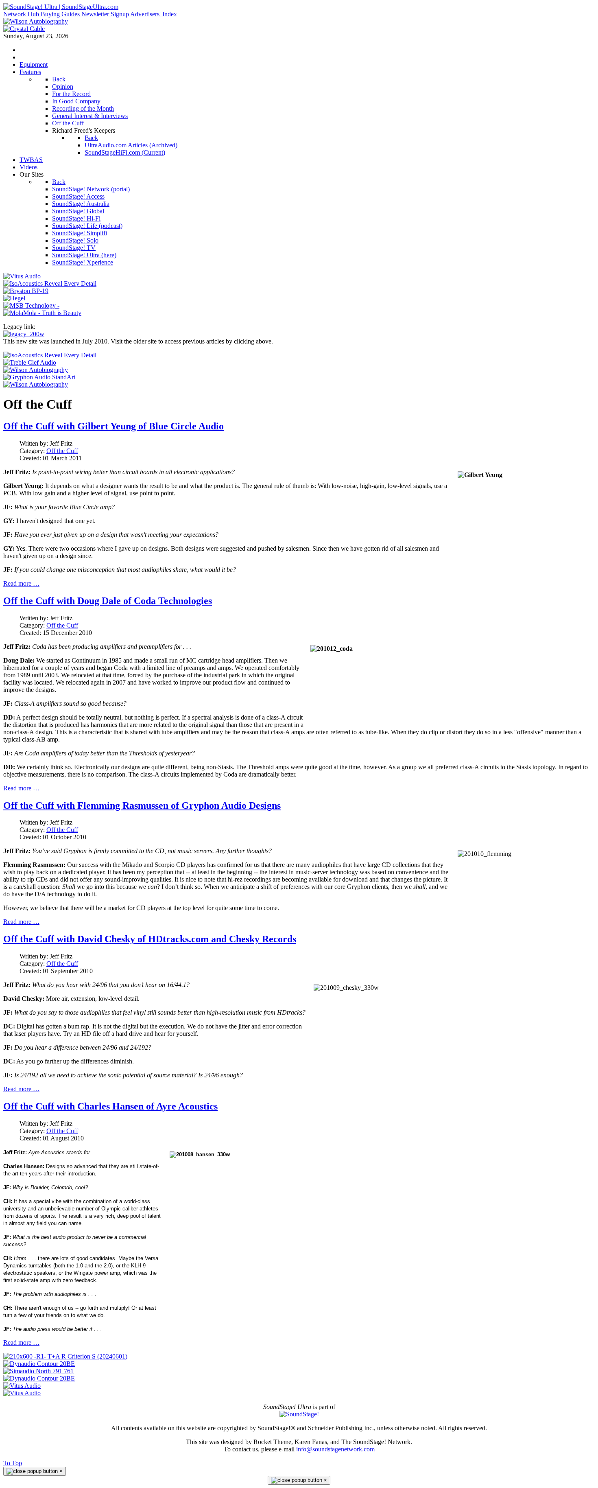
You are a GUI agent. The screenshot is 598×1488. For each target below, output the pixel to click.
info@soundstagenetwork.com (335, 1449)
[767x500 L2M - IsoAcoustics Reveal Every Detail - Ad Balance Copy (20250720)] (49, 355)
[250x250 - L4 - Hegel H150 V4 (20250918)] (14, 298)
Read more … (21, 583)
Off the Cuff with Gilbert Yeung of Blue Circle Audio (113, 426)
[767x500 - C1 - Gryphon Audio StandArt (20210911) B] (39, 377)
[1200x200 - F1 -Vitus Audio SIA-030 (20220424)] (22, 1385)
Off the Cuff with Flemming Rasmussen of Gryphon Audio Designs (142, 805)
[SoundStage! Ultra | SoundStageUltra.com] (60, 6)
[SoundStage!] (299, 1414)
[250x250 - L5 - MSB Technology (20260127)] (31, 305)
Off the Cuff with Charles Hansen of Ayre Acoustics (110, 1106)
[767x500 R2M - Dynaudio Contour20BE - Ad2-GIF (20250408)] (39, 1378)
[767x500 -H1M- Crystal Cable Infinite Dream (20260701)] (24, 28)
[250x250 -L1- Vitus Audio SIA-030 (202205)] (22, 276)
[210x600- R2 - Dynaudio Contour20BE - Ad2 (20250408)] (39, 1363)
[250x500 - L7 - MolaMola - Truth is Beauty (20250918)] (42, 312)
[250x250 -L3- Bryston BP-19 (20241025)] (25, 290)
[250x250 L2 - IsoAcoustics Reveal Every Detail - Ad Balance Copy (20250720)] (49, 283)
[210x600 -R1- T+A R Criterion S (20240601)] (65, 1356)
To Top (12, 1463)
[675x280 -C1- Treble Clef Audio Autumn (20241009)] (29, 362)
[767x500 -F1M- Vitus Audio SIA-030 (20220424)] (22, 1393)
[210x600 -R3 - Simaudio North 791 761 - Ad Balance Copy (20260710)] (38, 1371)
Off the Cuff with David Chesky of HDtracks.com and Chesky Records (149, 939)
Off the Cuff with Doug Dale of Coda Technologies (107, 600)
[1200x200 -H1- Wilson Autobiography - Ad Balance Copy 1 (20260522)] (35, 21)
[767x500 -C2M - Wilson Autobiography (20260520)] (35, 384)
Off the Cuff (62, 450)
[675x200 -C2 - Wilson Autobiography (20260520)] (35, 369)
